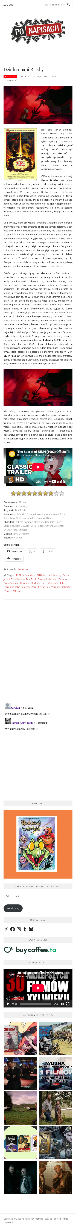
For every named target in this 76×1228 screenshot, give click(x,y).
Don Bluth (31, 579)
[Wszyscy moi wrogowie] (55, 1108)
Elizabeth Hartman (47, 579)
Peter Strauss (53, 586)
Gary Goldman (11, 583)
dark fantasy (55, 575)
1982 (18, 575)
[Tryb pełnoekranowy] (68, 1004)
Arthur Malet (29, 575)
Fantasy (63, 579)
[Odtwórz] (8, 1004)
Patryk (25, 76)
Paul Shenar (38, 586)
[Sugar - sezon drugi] (21, 1073)
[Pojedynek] (21, 1108)
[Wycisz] (62, 1004)
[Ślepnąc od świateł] (55, 1177)
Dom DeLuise (18, 579)
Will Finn (17, 591)
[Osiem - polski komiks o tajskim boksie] (21, 1039)
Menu (10, 4)
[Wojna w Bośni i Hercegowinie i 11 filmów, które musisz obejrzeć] (55, 1073)
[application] (38, 988)
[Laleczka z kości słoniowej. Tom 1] (55, 1039)
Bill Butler (42, 575)
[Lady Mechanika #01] (55, 1143)
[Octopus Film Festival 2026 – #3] (21, 1143)
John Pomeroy (22, 586)
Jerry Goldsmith (51, 583)
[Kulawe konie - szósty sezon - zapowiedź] (21, 1177)
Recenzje (10, 76)
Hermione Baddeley (31, 583)
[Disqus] (38, 654)
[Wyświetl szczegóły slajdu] (38, 844)
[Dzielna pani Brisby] (38, 105)
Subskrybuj (13, 908)
